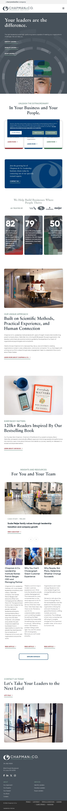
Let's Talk (7, 695)
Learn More (12, 142)
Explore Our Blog (33, 657)
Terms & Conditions (48, 802)
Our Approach (7, 785)
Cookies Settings (16, 132)
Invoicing (50, 804)
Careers (5, 796)
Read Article (9, 646)
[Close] (57, 121)
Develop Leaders (10, 48)
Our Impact (7, 791)
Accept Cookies (51, 132)
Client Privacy (40, 804)
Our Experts (7, 788)
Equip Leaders (10, 53)
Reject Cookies (38, 132)
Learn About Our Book (12, 448)
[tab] (28, 802)
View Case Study (13, 532)
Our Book (6, 793)
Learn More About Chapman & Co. (16, 357)
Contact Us (14, 181)
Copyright (36, 802)
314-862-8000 (8, 763)
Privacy (28, 802)
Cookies (59, 802)
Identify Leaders (10, 42)
